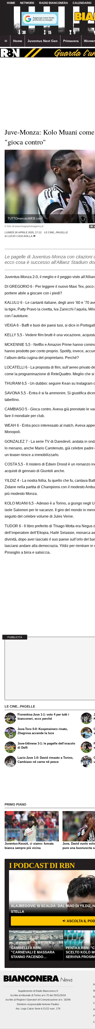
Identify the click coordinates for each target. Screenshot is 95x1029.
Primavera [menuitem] (71, 41)
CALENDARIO (82, 3)
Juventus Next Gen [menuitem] (42, 41)
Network (27, 3)
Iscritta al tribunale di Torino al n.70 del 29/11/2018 (38, 995)
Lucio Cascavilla (20, 236)
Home (11, 3)
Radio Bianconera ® (47, 991)
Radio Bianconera (53, 3)
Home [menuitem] (17, 41)
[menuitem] (5, 41)
